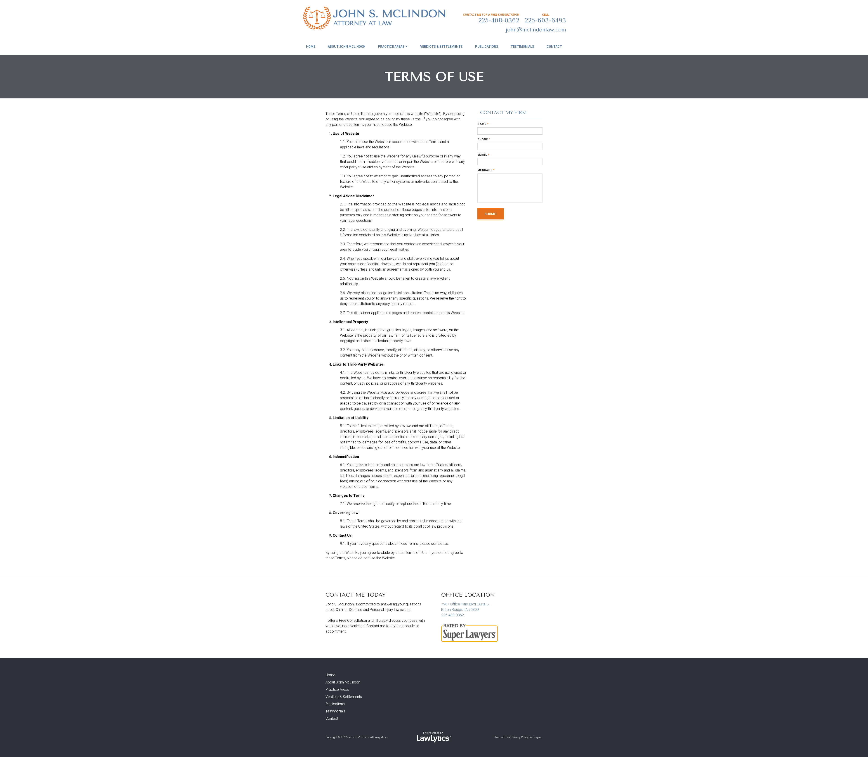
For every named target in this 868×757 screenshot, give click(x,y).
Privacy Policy (520, 737)
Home (310, 46)
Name (483, 124)
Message (486, 170)
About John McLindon (347, 46)
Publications (486, 46)
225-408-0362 (498, 20)
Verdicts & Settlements (441, 46)
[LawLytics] (434, 737)
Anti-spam (536, 737)
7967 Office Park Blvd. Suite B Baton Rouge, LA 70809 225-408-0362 (465, 609)
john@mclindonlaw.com (536, 29)
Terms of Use (502, 737)
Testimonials (522, 46)
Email (483, 154)
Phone (483, 139)
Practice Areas (391, 46)
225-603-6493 (545, 20)
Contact (554, 46)
